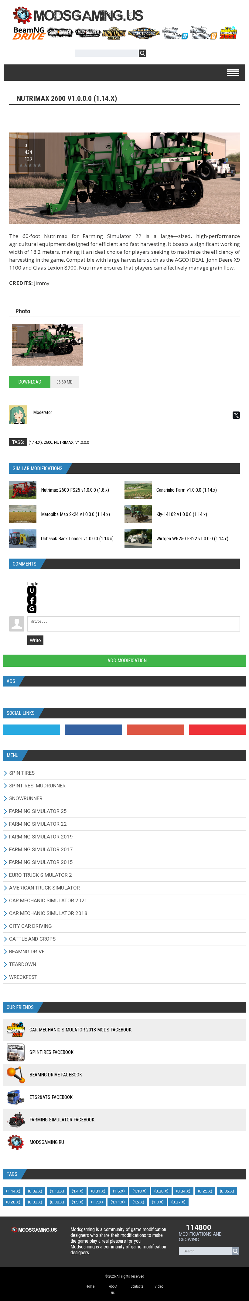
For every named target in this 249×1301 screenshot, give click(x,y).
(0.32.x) (35, 1191)
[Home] (124, 37)
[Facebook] (93, 729)
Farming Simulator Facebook (61, 1120)
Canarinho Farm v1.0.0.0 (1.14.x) (186, 490)
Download (29, 382)
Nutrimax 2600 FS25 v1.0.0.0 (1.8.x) (75, 490)
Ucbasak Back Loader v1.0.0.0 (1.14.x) (77, 539)
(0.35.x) (227, 1191)
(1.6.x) (119, 1191)
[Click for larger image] (47, 345)
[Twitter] (31, 729)
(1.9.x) (78, 1201)
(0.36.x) (161, 1191)
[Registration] (168, 54)
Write (35, 640)
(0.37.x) (178, 1201)
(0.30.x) (57, 1201)
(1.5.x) (138, 1201)
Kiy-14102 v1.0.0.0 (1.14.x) (181, 514)
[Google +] (155, 729)
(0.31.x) (98, 1191)
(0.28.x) (13, 1201)
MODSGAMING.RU (46, 1142)
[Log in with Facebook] (31, 599)
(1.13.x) (57, 1191)
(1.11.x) (118, 1201)
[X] (236, 415)
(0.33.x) (35, 1201)
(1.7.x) (97, 1201)
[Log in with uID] (31, 590)
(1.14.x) (35, 442)
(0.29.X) (205, 1191)
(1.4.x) (78, 1191)
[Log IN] (154, 54)
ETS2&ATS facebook (51, 1097)
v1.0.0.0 (82, 442)
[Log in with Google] (31, 608)
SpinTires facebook (51, 1052)
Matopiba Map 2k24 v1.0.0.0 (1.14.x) (75, 514)
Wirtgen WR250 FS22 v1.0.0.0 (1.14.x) (192, 539)
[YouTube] (217, 729)
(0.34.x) (183, 1191)
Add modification (126, 660)
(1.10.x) (139, 1191)
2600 (48, 442)
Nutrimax (63, 442)
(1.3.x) (158, 1201)
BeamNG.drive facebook (55, 1075)
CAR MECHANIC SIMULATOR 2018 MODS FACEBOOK (80, 1030)
